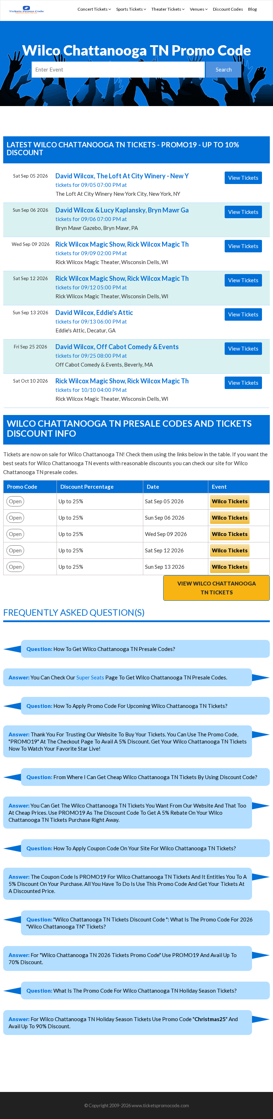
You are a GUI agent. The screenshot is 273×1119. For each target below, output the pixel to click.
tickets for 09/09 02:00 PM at (119, 252)
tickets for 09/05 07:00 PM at (119, 184)
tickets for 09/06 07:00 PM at (119, 218)
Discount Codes (228, 9)
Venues (197, 9)
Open (15, 501)
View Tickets (243, 177)
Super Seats (90, 677)
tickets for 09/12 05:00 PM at (119, 286)
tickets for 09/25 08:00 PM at (117, 355)
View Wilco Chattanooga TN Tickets (216, 587)
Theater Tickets (166, 9)
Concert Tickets (92, 9)
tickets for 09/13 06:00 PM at (94, 321)
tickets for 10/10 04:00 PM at (119, 389)
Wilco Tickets (230, 501)
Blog (252, 9)
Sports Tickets (130, 9)
